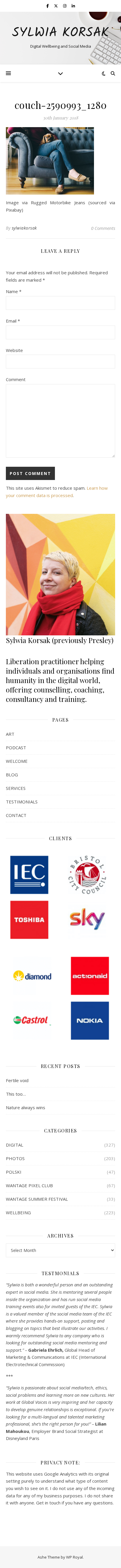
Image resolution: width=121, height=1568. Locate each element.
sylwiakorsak (24, 228)
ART (10, 734)
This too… (16, 1094)
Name (13, 291)
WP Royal (74, 1557)
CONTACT (16, 815)
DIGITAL (14, 1145)
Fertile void (17, 1080)
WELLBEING (18, 1212)
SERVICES (16, 788)
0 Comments (103, 228)
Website (14, 350)
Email (13, 321)
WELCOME (17, 761)
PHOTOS (15, 1158)
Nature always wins (25, 1107)
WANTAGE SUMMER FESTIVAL (37, 1199)
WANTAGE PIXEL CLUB (29, 1185)
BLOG (12, 775)
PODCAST (16, 747)
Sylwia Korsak (60, 33)
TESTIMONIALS (22, 802)
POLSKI (13, 1172)
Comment (16, 379)
